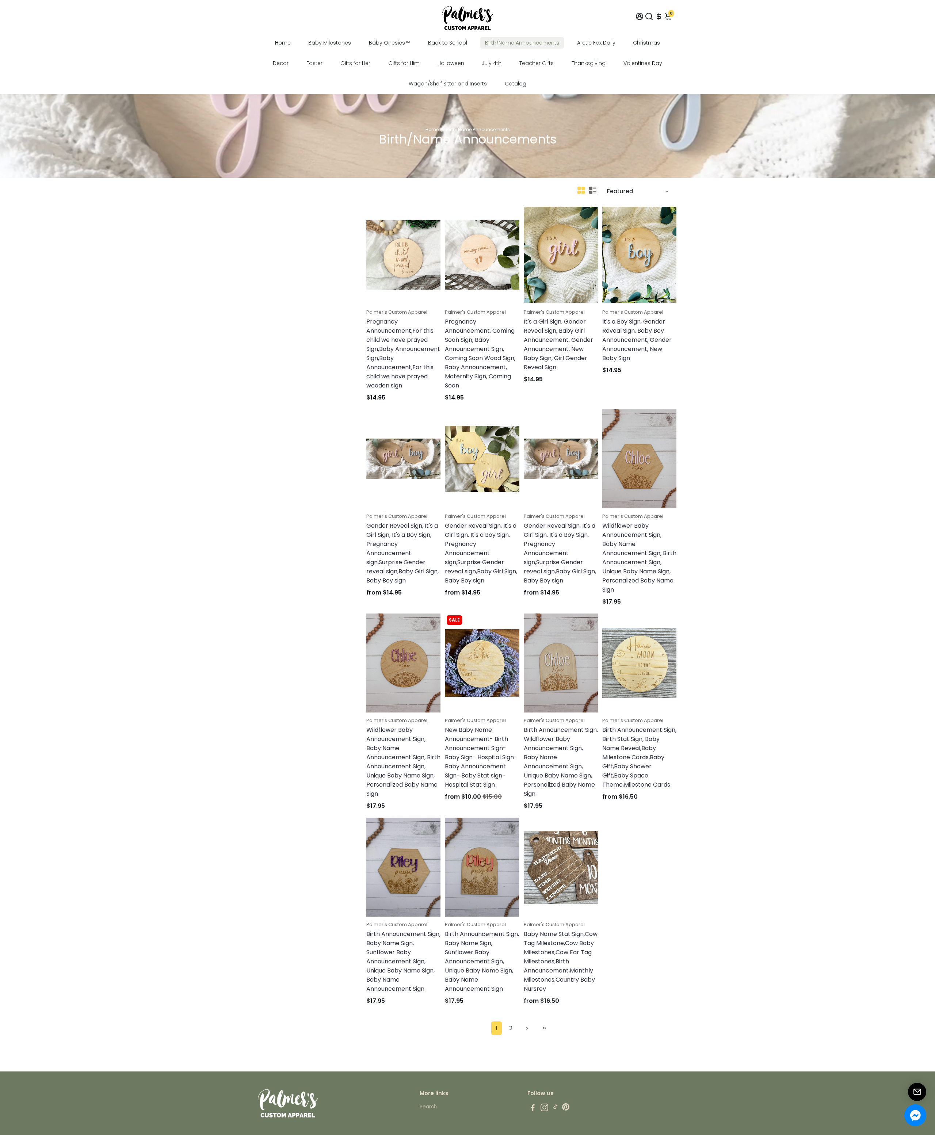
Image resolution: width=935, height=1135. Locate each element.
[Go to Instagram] (544, 1108)
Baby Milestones (329, 42)
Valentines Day (642, 63)
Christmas (646, 42)
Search (428, 1106)
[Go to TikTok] (555, 1108)
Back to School (447, 42)
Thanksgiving (589, 63)
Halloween (451, 63)
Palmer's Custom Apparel (396, 312)
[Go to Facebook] (533, 1108)
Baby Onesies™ (389, 42)
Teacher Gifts (536, 63)
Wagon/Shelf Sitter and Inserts (448, 83)
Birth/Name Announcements (522, 42)
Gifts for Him (404, 63)
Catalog (515, 83)
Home (283, 42)
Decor (281, 63)
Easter (314, 63)
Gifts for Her (355, 63)
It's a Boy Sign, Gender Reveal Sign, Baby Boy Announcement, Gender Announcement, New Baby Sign (637, 339)
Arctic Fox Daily (596, 42)
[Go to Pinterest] (565, 1108)
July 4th (491, 63)
